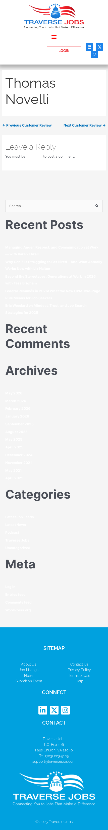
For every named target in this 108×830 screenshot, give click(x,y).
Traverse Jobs (17, 540)
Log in (10, 587)
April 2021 (14, 478)
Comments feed (18, 602)
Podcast (12, 532)
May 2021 (13, 470)
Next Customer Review (85, 125)
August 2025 (16, 432)
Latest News (15, 525)
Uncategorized (17, 548)
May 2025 (13, 439)
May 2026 (13, 393)
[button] (54, 36)
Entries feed (15, 594)
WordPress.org (18, 610)
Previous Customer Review (27, 125)
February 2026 (17, 408)
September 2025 (19, 424)
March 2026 (15, 401)
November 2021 (18, 463)
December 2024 (18, 455)
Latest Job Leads (19, 517)
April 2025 (14, 447)
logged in (34, 156)
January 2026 (17, 416)
